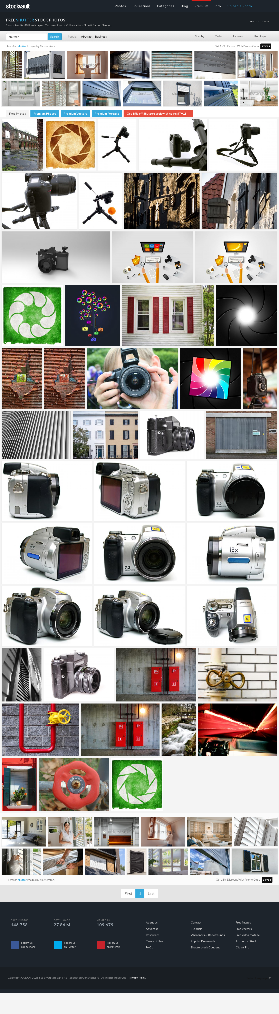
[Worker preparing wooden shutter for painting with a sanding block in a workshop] (63, 863)
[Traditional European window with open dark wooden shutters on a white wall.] (255, 863)
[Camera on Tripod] (243, 145)
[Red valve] (74, 784)
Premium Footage (107, 113)
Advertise (152, 928)
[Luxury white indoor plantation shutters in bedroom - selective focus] (168, 863)
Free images (243, 922)
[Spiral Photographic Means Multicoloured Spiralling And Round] (210, 378)
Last (151, 893)
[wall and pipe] (237, 674)
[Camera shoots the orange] (100, 201)
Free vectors (244, 928)
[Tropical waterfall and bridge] (179, 730)
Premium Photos (44, 113)
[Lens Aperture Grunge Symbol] (137, 784)
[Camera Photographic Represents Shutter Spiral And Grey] (246, 315)
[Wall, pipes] (120, 730)
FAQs (149, 947)
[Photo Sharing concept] (92, 315)
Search (253, 21)
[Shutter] (21, 674)
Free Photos (17, 113)
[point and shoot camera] (47, 491)
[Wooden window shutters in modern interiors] (61, 94)
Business (101, 36)
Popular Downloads (203, 941)
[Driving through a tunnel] (237, 730)
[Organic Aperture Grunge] (32, 315)
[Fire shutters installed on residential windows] (136, 862)
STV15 (266, 46)
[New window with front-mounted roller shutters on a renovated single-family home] (182, 94)
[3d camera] (56, 257)
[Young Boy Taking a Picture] (132, 378)
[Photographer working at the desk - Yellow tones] (236, 257)
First (128, 893)
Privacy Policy (137, 977)
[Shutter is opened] (239, 201)
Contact (196, 922)
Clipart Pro (242, 947)
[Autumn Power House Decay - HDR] (22, 378)
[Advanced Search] (265, 5)
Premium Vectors (75, 113)
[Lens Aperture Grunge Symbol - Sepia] (70, 145)
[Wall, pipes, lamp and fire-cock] (156, 674)
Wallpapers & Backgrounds (208, 935)
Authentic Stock (246, 941)
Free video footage (248, 935)
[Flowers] (19, 784)
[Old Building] (22, 145)
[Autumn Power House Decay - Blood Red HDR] (64, 378)
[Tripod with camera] (117, 145)
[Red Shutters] (168, 315)
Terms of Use (154, 941)
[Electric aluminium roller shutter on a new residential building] (44, 65)
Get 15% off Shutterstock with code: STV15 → (158, 113)
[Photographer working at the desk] (152, 257)
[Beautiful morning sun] (162, 201)
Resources (153, 935)
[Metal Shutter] (241, 435)
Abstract (87, 36)
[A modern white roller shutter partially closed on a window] (214, 65)
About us (152, 922)
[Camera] (172, 435)
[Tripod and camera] (173, 145)
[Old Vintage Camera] (260, 378)
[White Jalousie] (36, 435)
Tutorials (196, 928)
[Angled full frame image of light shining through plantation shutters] (256, 832)
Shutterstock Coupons (205, 947)
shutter (22, 46)
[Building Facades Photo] (105, 435)
